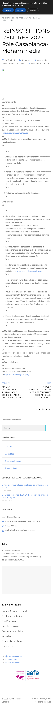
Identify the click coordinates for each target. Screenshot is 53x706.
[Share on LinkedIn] (49, 409)
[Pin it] (46, 409)
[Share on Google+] (43, 409)
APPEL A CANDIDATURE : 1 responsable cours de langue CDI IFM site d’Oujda (13, 392)
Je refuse (20, 10)
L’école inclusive (10, 626)
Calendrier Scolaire (13, 461)
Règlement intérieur (13, 616)
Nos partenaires (14, 663)
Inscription (7, 646)
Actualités (26, 60)
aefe (39, 60)
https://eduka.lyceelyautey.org (15, 133)
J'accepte (8, 10)
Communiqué (11, 468)
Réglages (33, 10)
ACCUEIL (9, 447)
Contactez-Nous (14, 656)
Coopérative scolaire (12, 631)
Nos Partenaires (10, 621)
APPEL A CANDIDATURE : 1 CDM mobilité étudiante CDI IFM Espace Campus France (40, 392)
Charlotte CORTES (41, 63)
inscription (20, 63)
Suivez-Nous (13, 659)
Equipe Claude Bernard (14, 611)
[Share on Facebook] (36, 409)
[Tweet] (39, 409)
